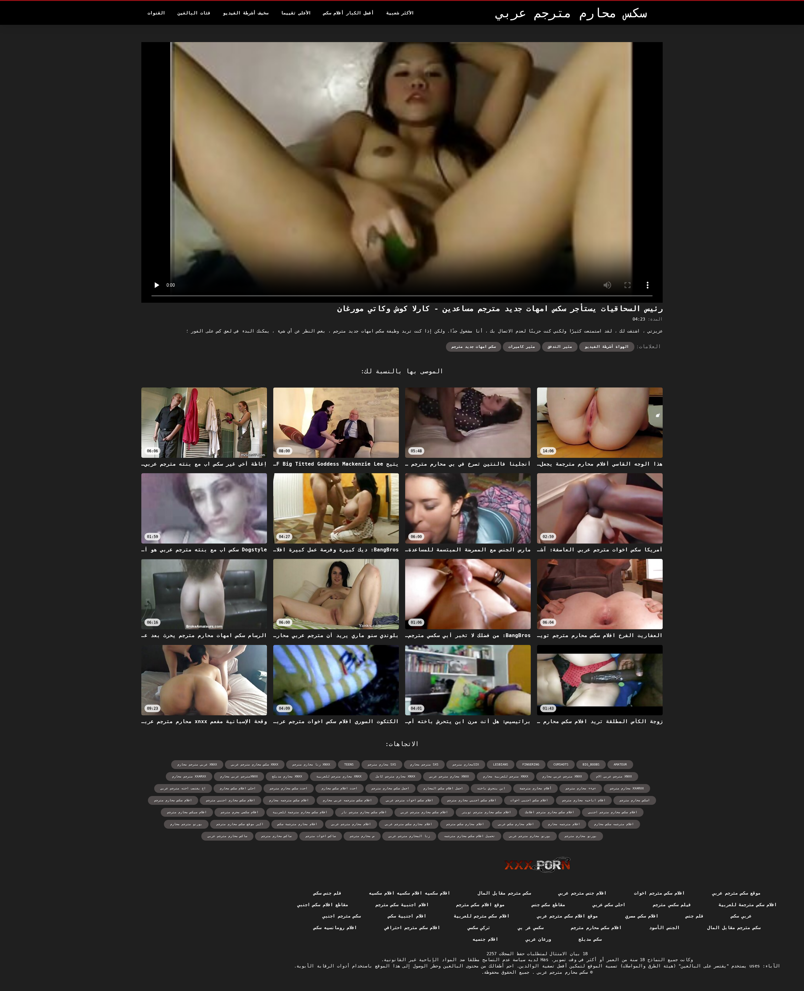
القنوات (156, 12)
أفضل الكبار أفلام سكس (348, 12)
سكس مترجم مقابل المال (504, 893)
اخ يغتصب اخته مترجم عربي (183, 788)
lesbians (500, 764)
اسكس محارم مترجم (635, 800)
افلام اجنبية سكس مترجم (402, 904)
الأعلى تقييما (296, 12)
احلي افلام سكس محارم (238, 788)
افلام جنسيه (485, 939)
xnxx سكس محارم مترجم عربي (254, 764)
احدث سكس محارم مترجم (288, 788)
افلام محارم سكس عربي (516, 824)
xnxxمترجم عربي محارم (239, 776)
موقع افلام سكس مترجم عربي (567, 915)
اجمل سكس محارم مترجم (390, 788)
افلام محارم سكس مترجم (465, 824)
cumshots (560, 764)
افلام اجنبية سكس (407, 915)
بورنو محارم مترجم (581, 836)
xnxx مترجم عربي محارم (562, 776)
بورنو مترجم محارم (186, 824)
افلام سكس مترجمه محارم (289, 800)
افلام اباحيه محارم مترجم (584, 800)
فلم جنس (695, 915)
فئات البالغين (194, 12)
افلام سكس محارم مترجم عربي (424, 812)
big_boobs (591, 764)
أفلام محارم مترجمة (535, 788)
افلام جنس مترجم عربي (582, 893)
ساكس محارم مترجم (276, 836)
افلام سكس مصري (641, 915)
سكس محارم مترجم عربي (561, 972)
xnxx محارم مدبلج (287, 776)
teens (349, 764)
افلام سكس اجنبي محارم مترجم (471, 800)
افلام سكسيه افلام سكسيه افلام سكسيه (409, 893)
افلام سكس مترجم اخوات (659, 893)
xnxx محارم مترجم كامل (395, 776)
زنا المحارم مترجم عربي (409, 836)
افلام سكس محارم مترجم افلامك (549, 812)
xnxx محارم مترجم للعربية (338, 776)
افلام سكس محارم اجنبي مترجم (230, 800)
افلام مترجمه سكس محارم (614, 824)
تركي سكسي (479, 927)
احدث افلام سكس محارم (339, 788)
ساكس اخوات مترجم (321, 836)
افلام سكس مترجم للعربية (481, 915)
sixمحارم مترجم (466, 764)
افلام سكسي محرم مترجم (239, 812)
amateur (620, 764)
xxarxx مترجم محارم (189, 776)
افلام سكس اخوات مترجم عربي (409, 800)
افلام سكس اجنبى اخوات (529, 800)
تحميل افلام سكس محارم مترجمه (469, 836)
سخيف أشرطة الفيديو (245, 12)
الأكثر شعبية (400, 12)
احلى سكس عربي (609, 904)
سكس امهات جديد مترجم (474, 346)
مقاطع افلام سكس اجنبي (322, 904)
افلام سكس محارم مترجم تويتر (486, 812)
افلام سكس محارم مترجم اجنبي (612, 812)
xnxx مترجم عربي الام (614, 776)
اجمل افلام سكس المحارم (443, 788)
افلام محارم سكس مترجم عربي (408, 824)
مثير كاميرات (521, 346)
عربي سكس (741, 915)
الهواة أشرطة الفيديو (607, 346)
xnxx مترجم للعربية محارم (505, 776)
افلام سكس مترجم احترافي (412, 927)
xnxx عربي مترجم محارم (197, 764)
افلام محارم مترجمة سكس (297, 824)
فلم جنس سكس (328, 893)
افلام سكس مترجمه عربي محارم (347, 800)
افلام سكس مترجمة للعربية (748, 904)
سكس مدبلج (590, 939)
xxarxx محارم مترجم (627, 788)
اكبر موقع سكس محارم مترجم (239, 824)
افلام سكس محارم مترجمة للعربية (300, 812)
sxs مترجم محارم (424, 764)
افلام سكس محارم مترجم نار (364, 812)
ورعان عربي (538, 939)
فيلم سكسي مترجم (672, 904)
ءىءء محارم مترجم (581, 788)
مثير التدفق (560, 346)
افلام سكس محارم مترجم (173, 800)
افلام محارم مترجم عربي (351, 824)
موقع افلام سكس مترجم (480, 904)
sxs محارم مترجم (382, 764)
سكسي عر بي (530, 927)
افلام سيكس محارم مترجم (187, 812)
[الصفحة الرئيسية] (537, 864)
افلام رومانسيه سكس (335, 927)
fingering (530, 764)
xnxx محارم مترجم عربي (449, 776)
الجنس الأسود (664, 927)
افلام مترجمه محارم (564, 824)
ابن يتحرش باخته (491, 788)
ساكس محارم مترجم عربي (227, 836)
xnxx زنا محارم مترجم (311, 764)
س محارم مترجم (362, 836)
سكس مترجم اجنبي (342, 915)
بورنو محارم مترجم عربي (530, 836)
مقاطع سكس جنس (548, 904)
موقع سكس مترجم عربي (736, 893)
